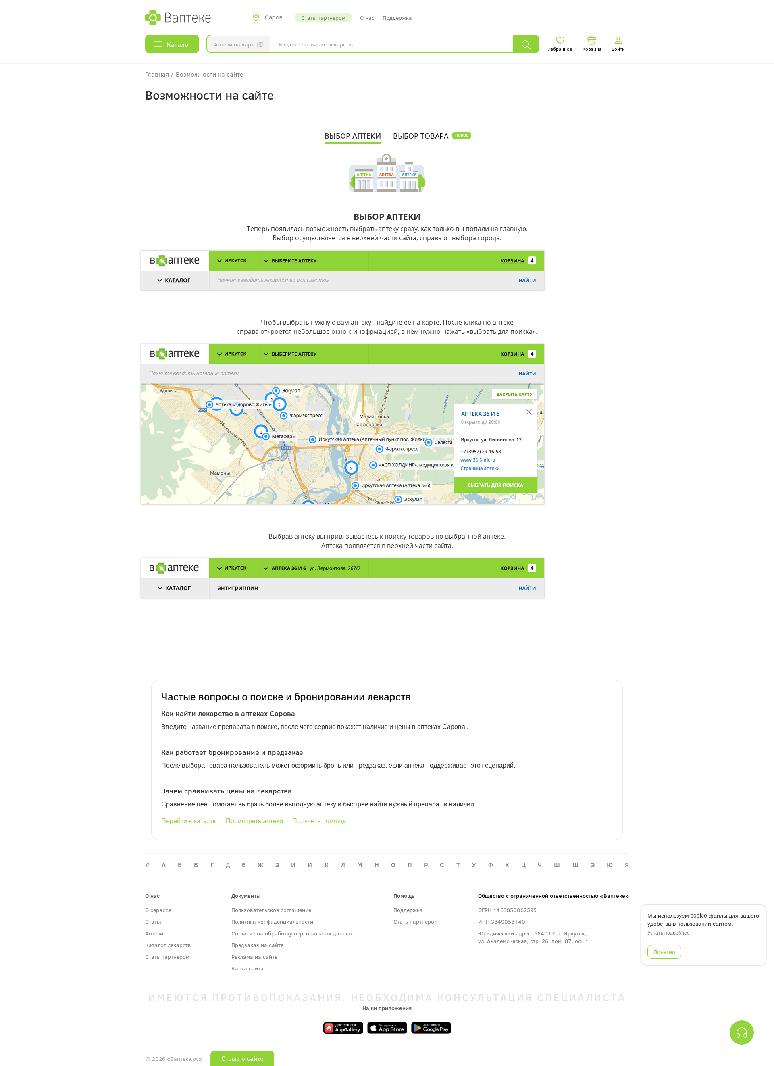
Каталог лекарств (168, 945)
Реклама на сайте (254, 956)
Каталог (179, 44)
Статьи (154, 921)
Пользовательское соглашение (271, 910)
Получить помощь (319, 821)
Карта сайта (247, 968)
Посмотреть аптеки (254, 821)
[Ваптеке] (178, 17)
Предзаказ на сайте (257, 945)
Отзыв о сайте (242, 1058)
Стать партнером (323, 17)
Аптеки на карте (235, 44)
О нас (367, 17)
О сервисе (158, 910)
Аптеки (154, 933)
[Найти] (526, 44)
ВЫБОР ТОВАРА (420, 136)
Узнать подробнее (668, 932)
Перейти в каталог (188, 821)
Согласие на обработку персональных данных (292, 933)
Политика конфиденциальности (272, 921)
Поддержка (397, 17)
